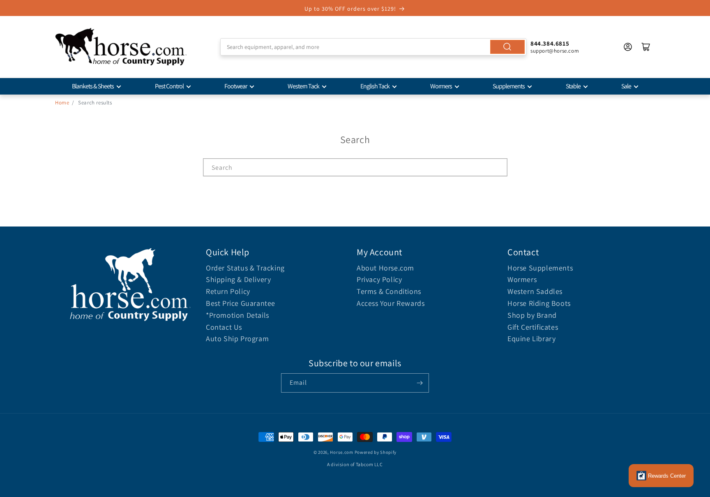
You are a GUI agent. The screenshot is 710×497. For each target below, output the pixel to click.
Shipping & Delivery (238, 279)
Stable (573, 86)
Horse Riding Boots (539, 303)
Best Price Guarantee (240, 303)
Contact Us (224, 327)
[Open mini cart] (646, 47)
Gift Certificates (532, 327)
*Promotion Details (237, 315)
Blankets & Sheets (93, 86)
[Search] (507, 47)
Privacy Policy (379, 279)
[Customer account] (628, 47)
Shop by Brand (532, 315)
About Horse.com (385, 268)
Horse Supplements (540, 268)
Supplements (509, 86)
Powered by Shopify (376, 452)
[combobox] (373, 46)
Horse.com (341, 452)
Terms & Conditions (389, 291)
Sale (626, 86)
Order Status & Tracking (245, 268)
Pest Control (169, 86)
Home (62, 102)
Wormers (441, 86)
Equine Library (531, 338)
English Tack (375, 86)
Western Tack (303, 86)
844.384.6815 (549, 43)
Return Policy (228, 291)
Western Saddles (534, 291)
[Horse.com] (121, 47)
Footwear (235, 86)
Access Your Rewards (390, 303)
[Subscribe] (419, 383)
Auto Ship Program (237, 338)
